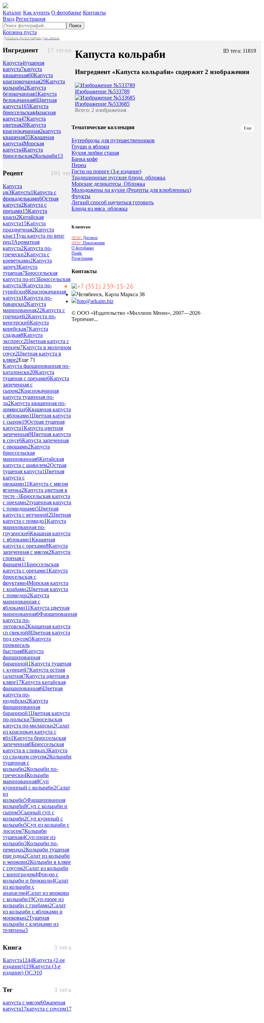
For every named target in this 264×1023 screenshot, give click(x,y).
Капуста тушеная (20, 270)
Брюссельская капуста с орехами (31, 567)
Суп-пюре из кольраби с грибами (33, 902)
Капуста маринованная (24, 307)
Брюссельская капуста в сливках (33, 747)
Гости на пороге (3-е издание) (106, 171)
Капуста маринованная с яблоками (26, 601)
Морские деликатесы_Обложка (108, 184)
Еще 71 (27, 360)
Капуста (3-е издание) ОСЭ (31, 969)
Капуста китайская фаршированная (34, 685)
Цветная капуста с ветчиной (30, 512)
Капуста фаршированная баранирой (25, 707)
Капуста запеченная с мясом (35, 549)
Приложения (88, 242)
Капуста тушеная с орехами (28, 375)
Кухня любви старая (95, 153)
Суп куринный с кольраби (29, 784)
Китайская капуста (23, 220)
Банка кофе (85, 159)
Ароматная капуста (21, 245)
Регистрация (30, 19)
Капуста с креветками (26, 257)
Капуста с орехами (25, 208)
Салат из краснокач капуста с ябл (36, 732)
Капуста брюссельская (25, 109)
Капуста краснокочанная (28, 78)
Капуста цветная (24, 122)
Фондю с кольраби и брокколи (30, 877)
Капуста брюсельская (23, 153)
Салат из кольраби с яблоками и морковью (34, 911)
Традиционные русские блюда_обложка (118, 177)
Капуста (14, 63)
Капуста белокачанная (30, 97)
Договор (85, 237)
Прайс (77, 253)
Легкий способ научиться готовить (113, 202)
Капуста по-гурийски (27, 288)
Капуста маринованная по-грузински (34, 527)
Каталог (12, 13)
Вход (8, 19)
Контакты (94, 13)
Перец (79, 165)
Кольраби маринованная (26, 778)
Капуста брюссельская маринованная (26, 453)
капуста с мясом (24, 1002)
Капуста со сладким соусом (35, 753)
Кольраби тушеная (25, 834)
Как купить (36, 13)
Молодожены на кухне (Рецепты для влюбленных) (131, 190)
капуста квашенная (22, 72)
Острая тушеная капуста (34, 468)
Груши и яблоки (90, 146)
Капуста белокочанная (24, 91)
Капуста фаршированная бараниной (23, 657)
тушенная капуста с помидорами (37, 505)
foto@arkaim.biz (95, 301)
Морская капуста (23, 147)
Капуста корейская (26, 326)
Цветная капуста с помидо (37, 518)
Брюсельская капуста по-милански (32, 722)
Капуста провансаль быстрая (27, 645)
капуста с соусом (49, 1009)
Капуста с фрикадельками (29, 195)
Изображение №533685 (102, 104)
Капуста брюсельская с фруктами (35, 577)
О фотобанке (66, 13)
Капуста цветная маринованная (36, 611)
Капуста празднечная (24, 226)
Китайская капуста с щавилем (33, 462)
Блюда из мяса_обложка (100, 208)
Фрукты (81, 196)
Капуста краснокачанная (24, 128)
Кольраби (49, 156)
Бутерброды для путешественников (113, 140)
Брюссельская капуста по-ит (30, 276)
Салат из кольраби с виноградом (35, 871)
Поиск (75, 25)
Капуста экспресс (23, 338)
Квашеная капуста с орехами (29, 543)
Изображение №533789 (102, 91)
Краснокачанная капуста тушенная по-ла (31, 397)
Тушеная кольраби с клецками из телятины (30, 924)
